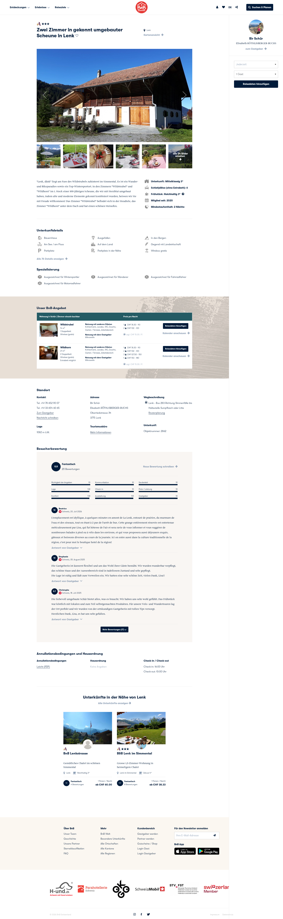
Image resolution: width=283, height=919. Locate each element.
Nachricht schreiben (47, 417)
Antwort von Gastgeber (65, 547)
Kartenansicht (152, 35)
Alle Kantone (107, 848)
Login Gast (143, 848)
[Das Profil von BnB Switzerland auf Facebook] (141, 914)
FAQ (66, 853)
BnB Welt (105, 833)
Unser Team (70, 833)
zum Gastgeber (254, 48)
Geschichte (70, 838)
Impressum (214, 914)
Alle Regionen (108, 853)
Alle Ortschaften (109, 843)
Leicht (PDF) (43, 666)
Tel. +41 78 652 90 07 (48, 403)
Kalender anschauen (175, 333)
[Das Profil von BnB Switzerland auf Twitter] (148, 914)
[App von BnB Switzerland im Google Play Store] (208, 851)
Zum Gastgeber (45, 412)
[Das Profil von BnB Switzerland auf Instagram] (134, 914)
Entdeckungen (18, 7)
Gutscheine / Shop (147, 843)
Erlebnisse (41, 7)
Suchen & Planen (261, 7)
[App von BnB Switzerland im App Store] (185, 851)
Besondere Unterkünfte (113, 838)
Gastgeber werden (147, 833)
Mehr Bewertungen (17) (114, 629)
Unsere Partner (72, 843)
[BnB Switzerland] (141, 7)
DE (230, 7)
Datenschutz (227, 914)
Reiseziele (61, 7)
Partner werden (145, 838)
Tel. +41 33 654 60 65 (48, 407)
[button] (44, 95)
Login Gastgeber (146, 853)
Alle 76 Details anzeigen (51, 258)
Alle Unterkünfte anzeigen (113, 703)
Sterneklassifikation (74, 848)
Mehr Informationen (100, 432)
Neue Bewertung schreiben (159, 466)
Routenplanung (157, 412)
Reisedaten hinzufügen (175, 326)
